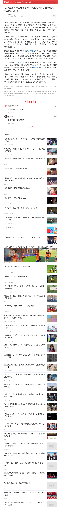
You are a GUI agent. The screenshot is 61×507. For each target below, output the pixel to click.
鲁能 (19, 62)
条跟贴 (30, 127)
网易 (5, 2)
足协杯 (30, 51)
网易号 (11, 2)
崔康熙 (35, 67)
